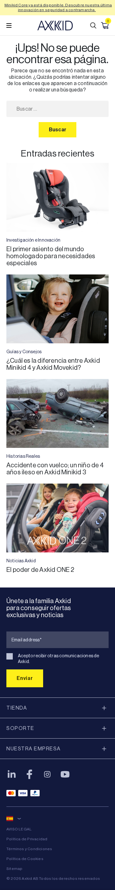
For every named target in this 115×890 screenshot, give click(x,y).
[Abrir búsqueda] (93, 25)
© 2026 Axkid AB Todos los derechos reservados (53, 878)
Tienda (16, 708)
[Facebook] (29, 774)
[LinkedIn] (11, 774)
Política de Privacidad (26, 839)
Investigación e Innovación (33, 240)
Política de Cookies (24, 859)
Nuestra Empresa (33, 749)
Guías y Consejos (24, 351)
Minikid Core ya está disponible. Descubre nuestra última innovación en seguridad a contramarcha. (58, 7)
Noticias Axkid (21, 560)
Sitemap (14, 868)
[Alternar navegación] (9, 25)
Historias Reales (23, 456)
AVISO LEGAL (19, 829)
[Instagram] (47, 774)
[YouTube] (65, 774)
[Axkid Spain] (55, 25)
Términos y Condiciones (29, 849)
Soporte (20, 728)
